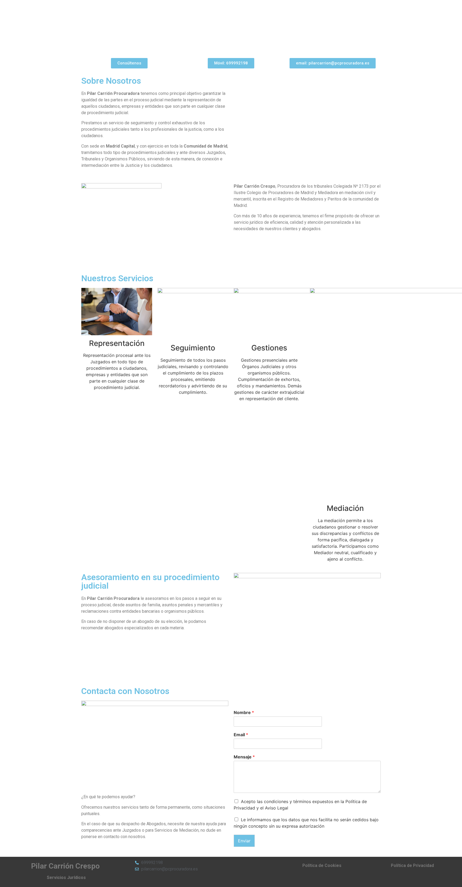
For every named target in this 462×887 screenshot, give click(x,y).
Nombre (244, 712)
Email (241, 734)
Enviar (244, 840)
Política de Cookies (321, 865)
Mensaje (244, 756)
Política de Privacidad (412, 865)
